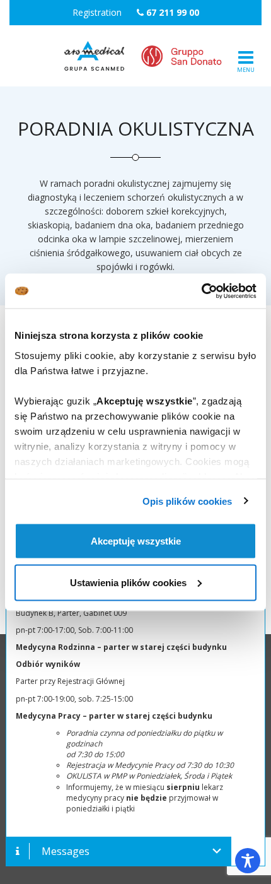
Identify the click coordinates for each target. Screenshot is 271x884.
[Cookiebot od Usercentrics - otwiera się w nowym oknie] (201, 291)
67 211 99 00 (172, 12)
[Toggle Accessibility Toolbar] (248, 861)
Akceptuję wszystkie (136, 541)
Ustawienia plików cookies (128, 582)
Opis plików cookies (187, 500)
